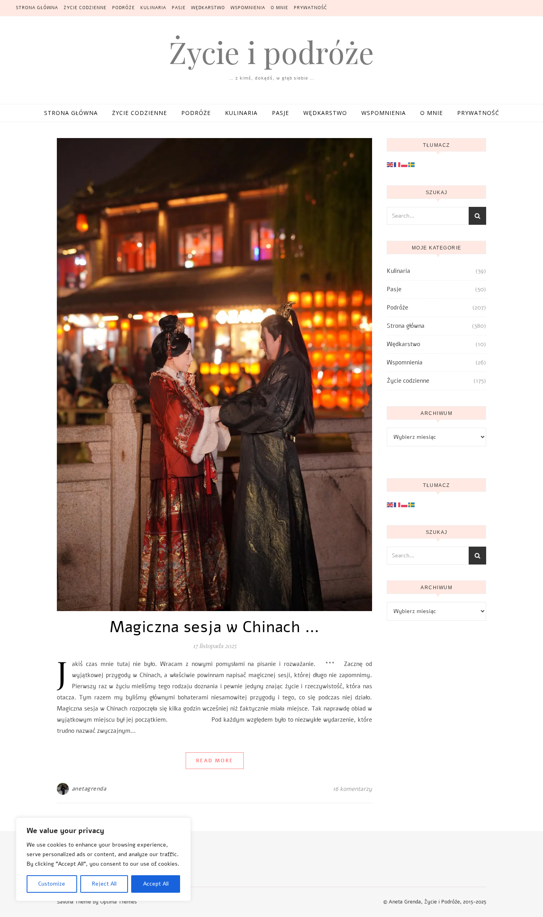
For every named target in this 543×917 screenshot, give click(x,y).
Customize (51, 884)
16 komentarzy (352, 789)
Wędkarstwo (208, 8)
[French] (397, 164)
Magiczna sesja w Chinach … (214, 627)
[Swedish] (411, 164)
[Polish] (404, 164)
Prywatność (310, 8)
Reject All (104, 884)
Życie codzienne (85, 8)
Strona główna (37, 8)
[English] (390, 164)
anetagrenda (89, 788)
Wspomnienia (248, 8)
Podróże (123, 8)
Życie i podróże (271, 52)
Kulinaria (153, 8)
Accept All (156, 884)
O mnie (279, 8)
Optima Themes (118, 901)
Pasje (179, 8)
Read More (214, 760)
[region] (103, 859)
